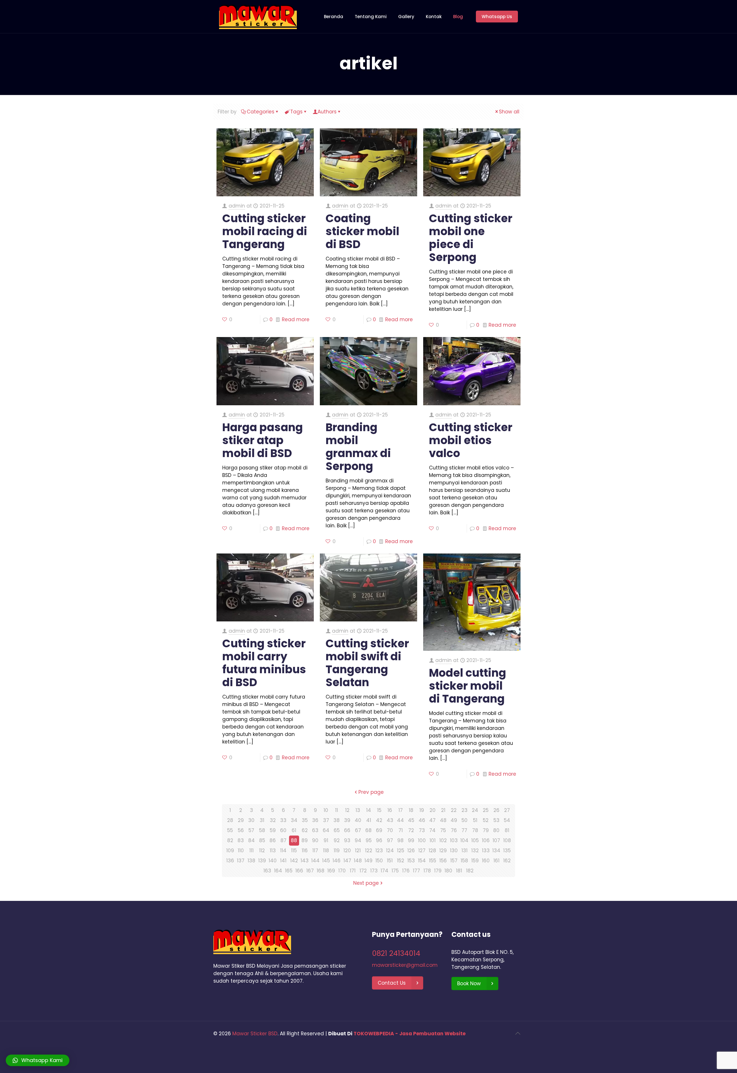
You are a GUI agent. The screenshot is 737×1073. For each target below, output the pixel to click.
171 (353, 870)
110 (241, 850)
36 (315, 820)
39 (347, 820)
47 (432, 820)
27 (507, 810)
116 (305, 850)
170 (342, 870)
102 (443, 840)
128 (432, 850)
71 (400, 830)
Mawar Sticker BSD (255, 1033)
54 (507, 820)
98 (400, 840)
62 (305, 830)
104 (464, 840)
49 (454, 820)
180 (448, 870)
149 (368, 860)
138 (251, 860)
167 (310, 870)
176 (406, 870)
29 (241, 820)
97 (390, 840)
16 (390, 810)
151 (390, 860)
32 (273, 820)
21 (443, 810)
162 (507, 860)
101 (433, 840)
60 (283, 830)
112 (262, 850)
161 (496, 860)
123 (379, 850)
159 (475, 860)
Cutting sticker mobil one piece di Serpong (470, 238)
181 (459, 870)
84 (251, 840)
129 (443, 850)
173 (374, 870)
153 (411, 860)
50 (464, 820)
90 (315, 840)
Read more (295, 319)
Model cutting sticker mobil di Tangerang (467, 685)
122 (368, 850)
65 (337, 830)
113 (273, 850)
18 (411, 810)
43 (390, 820)
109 (230, 850)
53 (496, 820)
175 (395, 870)
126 (411, 850)
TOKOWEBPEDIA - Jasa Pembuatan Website (410, 1033)
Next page (366, 883)
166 (299, 870)
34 (294, 820)
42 (379, 820)
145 (326, 860)
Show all (509, 111)
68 (368, 830)
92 (337, 840)
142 (294, 860)
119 (337, 850)
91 (326, 840)
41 (368, 820)
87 (283, 840)
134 (496, 850)
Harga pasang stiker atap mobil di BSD (262, 440)
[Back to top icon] (518, 1033)
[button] (37, 1060)
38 (336, 820)
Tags (296, 111)
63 (315, 830)
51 (475, 820)
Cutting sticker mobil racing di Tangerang (264, 231)
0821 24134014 (396, 953)
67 (358, 830)
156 (443, 860)
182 (470, 870)
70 (390, 830)
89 (304, 840)
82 (230, 840)
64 (326, 830)
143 (305, 860)
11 (336, 810)
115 (294, 850)
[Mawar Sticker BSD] (258, 16)
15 (379, 810)
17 (400, 810)
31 (262, 820)
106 (486, 840)
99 (411, 840)
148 (358, 860)
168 (320, 870)
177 (416, 870)
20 (433, 810)
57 (251, 830)
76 (454, 830)
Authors (327, 111)
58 (262, 830)
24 (475, 810)
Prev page (371, 792)
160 (486, 860)
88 (294, 840)
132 (475, 850)
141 (283, 860)
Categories (260, 111)
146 (337, 860)
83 (241, 840)
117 (315, 850)
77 (464, 830)
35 (305, 820)
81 (507, 830)
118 (326, 850)
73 (422, 830)
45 (411, 820)
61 (294, 830)
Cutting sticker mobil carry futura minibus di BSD (264, 663)
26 (496, 810)
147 (347, 860)
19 (421, 810)
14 (368, 810)
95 (369, 840)
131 (464, 850)
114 (283, 850)
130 (454, 850)
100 (422, 840)
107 (496, 840)
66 (347, 830)
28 (230, 820)
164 (278, 870)
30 (251, 820)
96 (379, 840)
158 (464, 860)
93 (347, 840)
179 (438, 870)
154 (422, 860)
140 (273, 860)
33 (283, 820)
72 (411, 830)
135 (507, 850)
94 (358, 840)
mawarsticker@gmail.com (405, 965)
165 (288, 870)
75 (443, 830)
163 (267, 870)
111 (251, 850)
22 (454, 810)
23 (464, 810)
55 (230, 830)
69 (379, 830)
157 (453, 860)
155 (432, 860)
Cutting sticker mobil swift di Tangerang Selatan (367, 663)
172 (363, 870)
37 (326, 820)
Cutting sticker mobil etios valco (470, 440)
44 (400, 820)
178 (427, 870)
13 (358, 810)
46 (422, 820)
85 (262, 840)
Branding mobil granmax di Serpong (358, 447)
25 (486, 810)
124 (390, 850)
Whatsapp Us (497, 17)
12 (347, 810)
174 (384, 870)
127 (422, 850)
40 (358, 820)
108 (507, 840)
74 (432, 830)
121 (358, 850)
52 (486, 820)
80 (496, 830)
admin (237, 205)
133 (486, 850)
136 (230, 860)
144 (315, 860)
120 (347, 850)
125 (400, 850)
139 (262, 860)
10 (326, 810)
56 (241, 830)
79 (486, 830)
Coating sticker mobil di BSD (362, 231)
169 (331, 870)
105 (475, 840)
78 (475, 830)
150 (379, 860)
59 (273, 830)
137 (240, 860)
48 (443, 820)
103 (454, 840)
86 (272, 840)
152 (400, 860)
